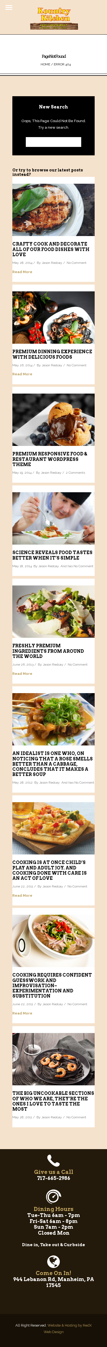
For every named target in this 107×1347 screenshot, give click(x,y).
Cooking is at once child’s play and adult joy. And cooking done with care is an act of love (49, 870)
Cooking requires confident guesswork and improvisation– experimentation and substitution (52, 986)
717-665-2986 (53, 1178)
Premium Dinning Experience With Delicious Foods (52, 354)
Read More (22, 272)
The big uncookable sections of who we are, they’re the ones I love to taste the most (53, 1101)
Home (45, 64)
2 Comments (75, 473)
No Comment (76, 263)
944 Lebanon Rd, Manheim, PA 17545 (53, 1282)
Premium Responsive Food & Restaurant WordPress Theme (49, 459)
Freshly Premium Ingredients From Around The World (48, 651)
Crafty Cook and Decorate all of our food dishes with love (50, 249)
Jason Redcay (52, 263)
